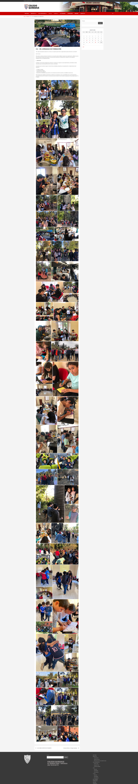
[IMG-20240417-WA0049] (44, 593)
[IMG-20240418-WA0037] (64, 90)
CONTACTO (82, 13)
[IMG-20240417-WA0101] (64, 351)
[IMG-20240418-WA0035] (43, 109)
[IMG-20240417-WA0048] (44, 576)
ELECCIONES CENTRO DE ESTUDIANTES (44, 748)
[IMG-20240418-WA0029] (68, 152)
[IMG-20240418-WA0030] (46, 152)
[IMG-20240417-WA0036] (71, 662)
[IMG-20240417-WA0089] (65, 379)
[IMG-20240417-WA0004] (68, 734)
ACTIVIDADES (62, 13)
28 (95, 42)
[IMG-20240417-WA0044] (65, 616)
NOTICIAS (27, 13)
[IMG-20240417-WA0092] (44, 390)
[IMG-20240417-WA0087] (68, 410)
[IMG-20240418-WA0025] (46, 203)
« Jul (83, 46)
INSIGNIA (76, 13)
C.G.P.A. (55, 13)
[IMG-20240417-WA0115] (70, 297)
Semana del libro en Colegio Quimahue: (70, 748)
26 (89, 42)
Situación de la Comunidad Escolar (100, 760)
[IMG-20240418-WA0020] (46, 219)
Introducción (96, 757)
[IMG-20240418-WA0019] (68, 219)
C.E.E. (50, 13)
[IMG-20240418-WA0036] (43, 90)
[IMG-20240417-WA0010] (43, 715)
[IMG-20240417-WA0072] (71, 513)
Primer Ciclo (96, 763)
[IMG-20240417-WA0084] (68, 439)
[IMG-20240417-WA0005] (46, 734)
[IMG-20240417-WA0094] (43, 351)
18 (86, 40)
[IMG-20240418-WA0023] (68, 203)
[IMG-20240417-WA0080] (46, 461)
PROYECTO (33, 13)
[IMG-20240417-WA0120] (43, 271)
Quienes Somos (97, 759)
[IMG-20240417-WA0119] (70, 287)
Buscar (83, 20)
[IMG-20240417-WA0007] (64, 715)
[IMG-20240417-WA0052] (64, 553)
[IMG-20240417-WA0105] (43, 331)
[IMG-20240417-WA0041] (50, 653)
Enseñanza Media (97, 766)
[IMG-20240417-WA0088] (46, 410)
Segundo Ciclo (96, 765)
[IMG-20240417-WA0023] (45, 696)
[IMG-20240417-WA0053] (43, 548)
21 (95, 40)
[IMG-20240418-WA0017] (45, 234)
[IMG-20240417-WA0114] (49, 292)
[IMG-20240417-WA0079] (68, 461)
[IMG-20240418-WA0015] (66, 234)
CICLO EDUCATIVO (42, 13)
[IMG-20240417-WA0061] (64, 533)
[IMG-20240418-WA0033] (43, 128)
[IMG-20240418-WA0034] (64, 119)
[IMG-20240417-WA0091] (44, 373)
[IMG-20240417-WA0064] (43, 533)
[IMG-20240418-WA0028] (46, 181)
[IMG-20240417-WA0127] (64, 271)
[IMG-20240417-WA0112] (44, 318)
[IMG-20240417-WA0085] (46, 439)
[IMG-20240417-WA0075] (71, 494)
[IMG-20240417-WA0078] (46, 477)
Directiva (95, 769)
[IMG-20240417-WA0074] (50, 504)
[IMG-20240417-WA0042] (71, 643)
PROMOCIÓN (70, 13)
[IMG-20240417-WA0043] (44, 627)
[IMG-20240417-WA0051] (43, 559)
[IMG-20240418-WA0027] (68, 181)
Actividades (96, 770)
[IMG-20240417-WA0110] (44, 308)
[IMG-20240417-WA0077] (68, 477)
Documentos (96, 772)
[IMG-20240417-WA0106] (64, 331)
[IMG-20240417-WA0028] (68, 679)
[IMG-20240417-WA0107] (66, 311)
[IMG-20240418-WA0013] (64, 251)
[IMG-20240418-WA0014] (43, 251)
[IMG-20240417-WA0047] (65, 582)
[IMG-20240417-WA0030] (46, 679)
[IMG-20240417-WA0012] (66, 696)
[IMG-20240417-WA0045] (44, 610)
